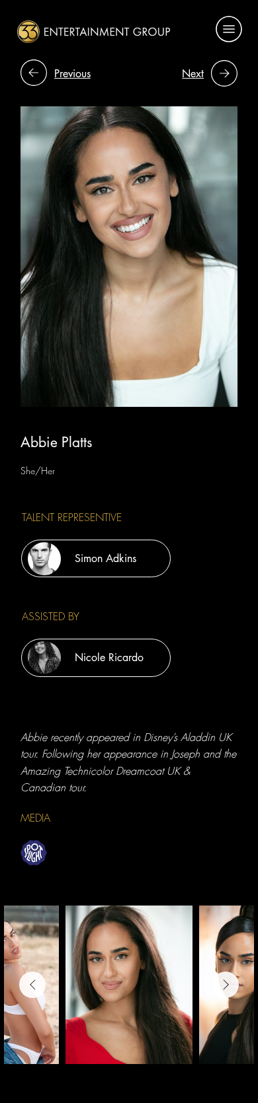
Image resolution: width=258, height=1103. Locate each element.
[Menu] (229, 29)
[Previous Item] (32, 985)
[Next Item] (225, 985)
